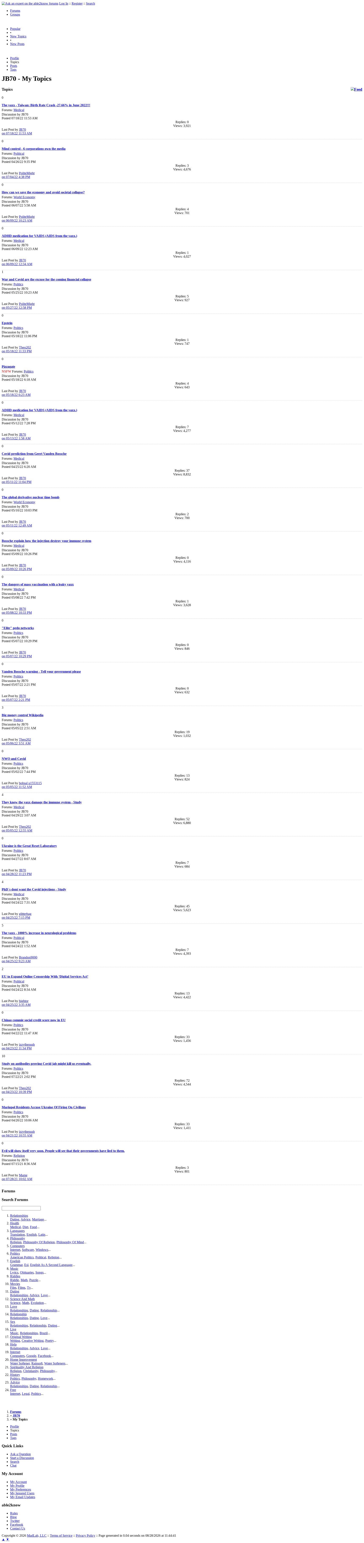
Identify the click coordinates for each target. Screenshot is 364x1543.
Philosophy (17, 1238)
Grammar (16, 1265)
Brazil (44, 1333)
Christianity (30, 1371)
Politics (18, 284)
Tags (13, 69)
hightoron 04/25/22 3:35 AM (16, 1002)
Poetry (49, 1340)
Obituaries (27, 1272)
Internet (15, 1249)
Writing (15, 1340)
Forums (15, 10)
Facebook (44, 1356)
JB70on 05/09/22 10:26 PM (17, 567)
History (15, 1375)
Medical (18, 110)
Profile (14, 58)
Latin (41, 1234)
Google (31, 1356)
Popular (15, 29)
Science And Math (22, 1299)
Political (18, 153)
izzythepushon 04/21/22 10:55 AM (18, 1133)
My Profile (17, 1485)
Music (14, 1268)
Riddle (14, 1280)
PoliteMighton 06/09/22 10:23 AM (18, 218)
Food (33, 1227)
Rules (14, 1513)
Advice (25, 1219)
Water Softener (20, 1363)
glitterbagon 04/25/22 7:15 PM (16, 915)
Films (21, 1287)
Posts (13, 66)
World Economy (24, 197)
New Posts (17, 44)
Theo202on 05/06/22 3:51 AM (16, 741)
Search (90, 3)
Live (13, 1329)
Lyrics (14, 1272)
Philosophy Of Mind (70, 1242)
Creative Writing (33, 1340)
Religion (19, 1155)
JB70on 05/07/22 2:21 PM (16, 698)
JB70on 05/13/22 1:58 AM (16, 436)
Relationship (48, 1310)
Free (13, 1390)
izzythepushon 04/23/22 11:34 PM (18, 1046)
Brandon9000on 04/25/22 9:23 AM (19, 959)
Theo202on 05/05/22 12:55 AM (17, 828)
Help (13, 1344)
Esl (26, 1265)
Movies (15, 1284)
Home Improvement (23, 1359)
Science (15, 1303)
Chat (13, 1465)
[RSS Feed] (356, 89)
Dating (14, 1219)
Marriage (38, 1219)
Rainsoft (37, 1363)
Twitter (15, 1521)
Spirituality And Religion (26, 1367)
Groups (15, 14)
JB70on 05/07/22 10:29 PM (17, 654)
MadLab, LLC (37, 1535)
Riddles (15, 1276)
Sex (12, 1321)
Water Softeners (54, 1363)
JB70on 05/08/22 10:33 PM (17, 610)
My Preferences (20, 1489)
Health (14, 1223)
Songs (39, 1272)
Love (44, 1295)
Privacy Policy (85, 1535)
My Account (18, 1482)
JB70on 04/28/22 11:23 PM (17, 872)
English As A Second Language (51, 1265)
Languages (17, 1231)
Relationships (19, 1215)
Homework (45, 1378)
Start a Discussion (22, 1458)
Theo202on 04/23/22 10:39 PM (17, 1090)
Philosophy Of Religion (39, 1242)
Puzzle (33, 1280)
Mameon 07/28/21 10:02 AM (17, 1177)
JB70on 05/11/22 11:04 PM (16, 480)
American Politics (22, 1257)
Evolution (37, 1303)
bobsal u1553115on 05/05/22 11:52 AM (22, 785)
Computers (17, 1246)
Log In (63, 3)
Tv (29, 1287)
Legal (25, 1393)
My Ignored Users (22, 1493)
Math (24, 1280)
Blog (13, 1517)
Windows (42, 1249)
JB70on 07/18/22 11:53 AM (17, 131)
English (32, 1234)
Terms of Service (61, 1535)
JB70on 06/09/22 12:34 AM (17, 262)
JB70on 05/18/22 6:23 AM (16, 393)
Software (28, 1249)
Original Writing (21, 1337)
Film (13, 1287)
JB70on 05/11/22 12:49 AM (17, 523)
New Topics (18, 36)
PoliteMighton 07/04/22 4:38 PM (18, 175)
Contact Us (17, 1528)
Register (77, 3)
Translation (17, 1234)
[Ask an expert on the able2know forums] (30, 3)
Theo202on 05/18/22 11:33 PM (17, 349)
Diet (25, 1227)
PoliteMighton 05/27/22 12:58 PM (18, 305)
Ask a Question (20, 1454)
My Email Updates (22, 1497)
